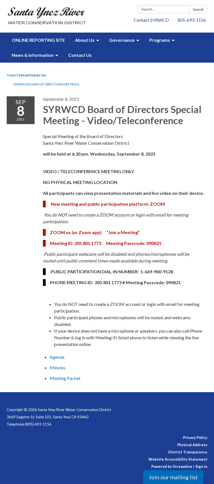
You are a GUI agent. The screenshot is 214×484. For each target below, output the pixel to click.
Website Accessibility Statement (178, 459)
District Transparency (187, 452)
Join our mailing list (173, 477)
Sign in (201, 466)
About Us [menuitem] (84, 40)
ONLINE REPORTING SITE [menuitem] (38, 40)
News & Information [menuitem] (33, 55)
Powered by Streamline (171, 466)
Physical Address (192, 445)
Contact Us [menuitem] (80, 55)
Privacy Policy (195, 437)
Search (198, 9)
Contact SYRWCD (151, 20)
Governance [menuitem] (122, 40)
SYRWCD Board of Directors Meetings (46, 84)
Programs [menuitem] (159, 40)
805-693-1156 (191, 20)
